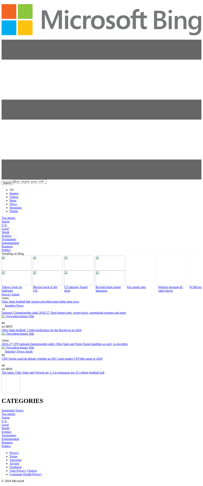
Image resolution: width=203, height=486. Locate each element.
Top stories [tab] (8, 218)
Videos (14, 197)
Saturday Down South (19, 351)
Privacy (14, 452)
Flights (14, 211)
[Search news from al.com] (5, 337)
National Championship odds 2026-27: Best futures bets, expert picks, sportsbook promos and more (64, 312)
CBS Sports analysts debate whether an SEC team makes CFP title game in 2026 (52, 358)
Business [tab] (7, 246)
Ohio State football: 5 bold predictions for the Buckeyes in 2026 (41, 330)
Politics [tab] (6, 250)
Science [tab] (6, 235)
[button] (101, 178)
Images (14, 193)
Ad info (14, 463)
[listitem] (16, 274)
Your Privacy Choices (23, 470)
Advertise (16, 460)
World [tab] (5, 232)
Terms (13, 456)
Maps (13, 200)
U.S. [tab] (4, 225)
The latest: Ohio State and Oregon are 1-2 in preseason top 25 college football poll (53, 372)
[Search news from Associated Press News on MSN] (8, 362)
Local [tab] (5, 228)
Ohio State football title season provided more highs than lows (40, 301)
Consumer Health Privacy (26, 474)
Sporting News (14, 305)
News (13, 204)
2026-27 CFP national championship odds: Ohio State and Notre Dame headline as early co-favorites (65, 344)
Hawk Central (10, 294)
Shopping (16, 207)
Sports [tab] (6, 221)
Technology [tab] (9, 239)
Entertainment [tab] (10, 243)
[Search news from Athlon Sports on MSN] (11, 320)
